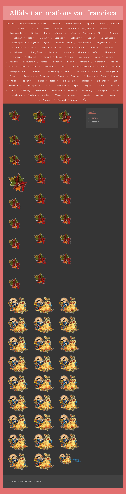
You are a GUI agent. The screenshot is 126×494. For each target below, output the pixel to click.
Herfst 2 (94, 118)
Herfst (92, 112)
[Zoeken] (84, 100)
